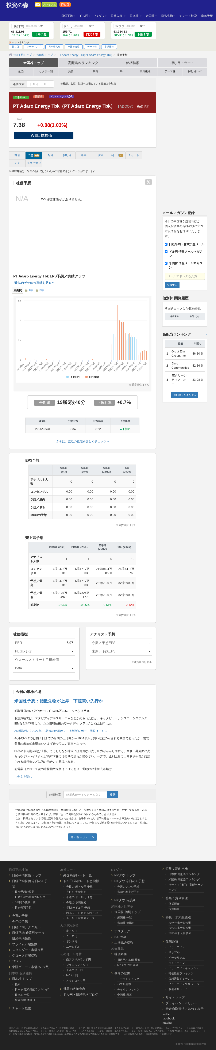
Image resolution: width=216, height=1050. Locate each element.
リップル (174, 952)
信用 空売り (34, 163)
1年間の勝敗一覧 (25, 902)
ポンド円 (71, 941)
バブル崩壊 (124, 984)
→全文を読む (23, 776)
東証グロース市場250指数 (30, 967)
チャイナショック (128, 989)
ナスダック (122, 931)
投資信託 (174, 909)
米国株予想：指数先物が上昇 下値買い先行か (58, 701)
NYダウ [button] (99, 15)
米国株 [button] (150, 15)
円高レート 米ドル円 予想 (82, 913)
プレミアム (49, 4)
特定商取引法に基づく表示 (185, 1009)
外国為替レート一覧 (77, 875)
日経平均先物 (21, 938)
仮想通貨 (172, 941)
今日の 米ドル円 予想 (79, 886)
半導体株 (109, 46)
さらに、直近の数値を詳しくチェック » (82, 441)
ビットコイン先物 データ (184, 984)
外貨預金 (174, 903)
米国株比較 (74, 46)
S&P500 (120, 937)
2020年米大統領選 (180, 927)
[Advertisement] (82, 241)
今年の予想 (20, 921)
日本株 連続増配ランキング (32, 989)
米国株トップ (33, 63)
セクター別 (46, 71)
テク (17, 163)
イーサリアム (177, 957)
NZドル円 (72, 975)
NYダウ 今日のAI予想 (129, 881)
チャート (133, 155)
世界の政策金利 (74, 989)
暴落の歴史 (122, 973)
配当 (21, 71)
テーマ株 (92, 46)
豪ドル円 (71, 930)
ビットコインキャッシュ (184, 968)
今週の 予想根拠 (76, 902)
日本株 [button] (134, 15)
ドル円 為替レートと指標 (81, 881)
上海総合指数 (123, 942)
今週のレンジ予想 (128, 886)
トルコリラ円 (74, 970)
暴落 (95, 71)
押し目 (65, 4)
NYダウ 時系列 (124, 900)
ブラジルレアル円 (77, 964)
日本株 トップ (22, 978)
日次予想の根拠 (24, 891)
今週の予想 (20, 915)
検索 (113, 794)
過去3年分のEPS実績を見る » (34, 282)
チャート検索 (188, 15)
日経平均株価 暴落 (128, 959)
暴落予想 (207, 15)
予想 (33, 155)
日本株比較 (54, 46)
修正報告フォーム (82, 837)
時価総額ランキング (181, 973)
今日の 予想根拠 (76, 891)
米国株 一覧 (124, 917)
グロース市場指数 (24, 955)
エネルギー (21, 97)
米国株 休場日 (126, 922)
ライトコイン (177, 962)
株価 (17, 155)
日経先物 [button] (117, 15)
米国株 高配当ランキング (184, 879)
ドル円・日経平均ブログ (80, 994)
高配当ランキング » (185, 395)
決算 (71, 71)
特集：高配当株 (177, 868)
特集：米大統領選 (178, 917)
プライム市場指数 (24, 944)
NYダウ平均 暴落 (127, 965)
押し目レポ (195, 71)
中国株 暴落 (124, 994)
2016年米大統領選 (180, 933)
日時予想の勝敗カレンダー (31, 897)
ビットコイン (177, 947)
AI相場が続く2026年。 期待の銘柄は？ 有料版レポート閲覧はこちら (60, 731)
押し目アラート (182, 63)
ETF (120, 71)
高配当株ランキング (83, 63)
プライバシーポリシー (181, 1003)
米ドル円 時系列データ (80, 918)
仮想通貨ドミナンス (181, 978)
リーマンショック (128, 978)
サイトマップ (175, 997)
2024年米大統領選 (180, 922)
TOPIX (17, 961)
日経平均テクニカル (26, 927)
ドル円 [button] (83, 15)
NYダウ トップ (124, 875)
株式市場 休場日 (25, 1000)
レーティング (34, 46)
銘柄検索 (132, 63)
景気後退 (145, 71)
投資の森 (17, 5)
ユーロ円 (71, 936)
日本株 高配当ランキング (184, 874)
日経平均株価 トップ (26, 875)
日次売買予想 (23, 907)
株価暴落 (120, 954)
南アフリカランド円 (78, 959)
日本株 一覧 (22, 994)
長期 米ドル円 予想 (78, 907)
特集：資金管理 (177, 898)
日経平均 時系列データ (28, 933)
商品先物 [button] (167, 15)
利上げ (116, 155)
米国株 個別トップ (127, 912)
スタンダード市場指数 (28, 950)
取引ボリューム (178, 989)
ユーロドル (73, 946)
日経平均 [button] (67, 15)
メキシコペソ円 (75, 980)
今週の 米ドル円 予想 (79, 897)
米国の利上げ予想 (128, 891)
